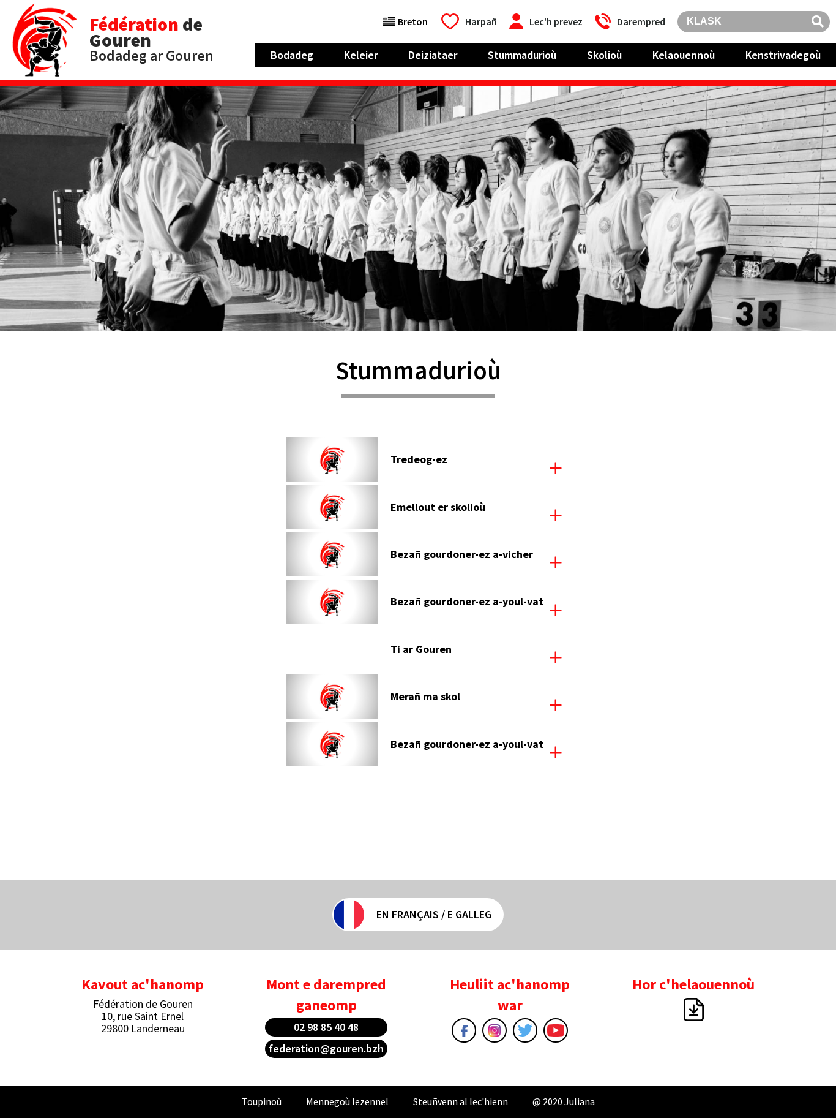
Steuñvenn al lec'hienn (460, 1101)
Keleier (361, 55)
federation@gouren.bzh (326, 1048)
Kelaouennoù (683, 55)
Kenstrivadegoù (783, 55)
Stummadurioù (522, 55)
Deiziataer (432, 55)
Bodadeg (292, 55)
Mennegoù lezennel (347, 1101)
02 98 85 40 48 (326, 1027)
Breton (413, 21)
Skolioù (604, 55)
